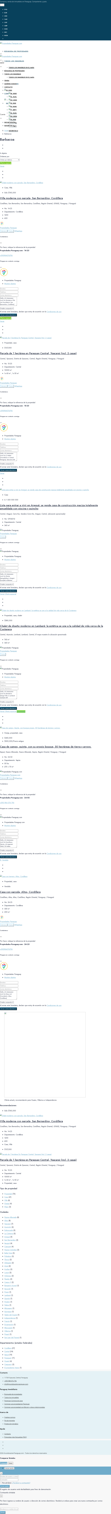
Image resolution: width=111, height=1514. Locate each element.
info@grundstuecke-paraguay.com (16, 1384)
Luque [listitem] (6, 1272)
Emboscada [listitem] (8, 1230)
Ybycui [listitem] (6, 1259)
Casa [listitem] (6, 1197)
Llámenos (4, 231)
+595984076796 (6, 255)
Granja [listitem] (6, 1203)
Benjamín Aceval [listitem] (10, 1285)
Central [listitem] (7, 1351)
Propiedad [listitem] (8, 1194)
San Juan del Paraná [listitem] (11, 1337)
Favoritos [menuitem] (13, 131)
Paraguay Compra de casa (13, 1401)
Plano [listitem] (6, 1207)
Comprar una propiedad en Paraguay (17, 1404)
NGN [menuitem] (6, 35)
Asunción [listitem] (7, 1227)
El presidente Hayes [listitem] (11, 1367)
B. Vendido (4, 860)
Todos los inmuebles (14, 61)
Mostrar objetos (10, 283)
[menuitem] (57, 38)
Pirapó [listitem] (6, 1334)
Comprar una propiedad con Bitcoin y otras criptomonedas (24, 1407)
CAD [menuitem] (5, 19)
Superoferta (21, 711)
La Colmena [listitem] (8, 1233)
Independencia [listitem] (9, 1318)
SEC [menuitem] (5, 32)
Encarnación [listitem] (8, 1324)
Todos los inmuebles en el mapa (21, 68)
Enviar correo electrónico (8, 315)
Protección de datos (11, 1424)
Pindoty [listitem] (7, 1302)
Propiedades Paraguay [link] (8, 228)
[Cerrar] (1, 267)
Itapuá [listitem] (6, 1354)
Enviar (3, 1512)
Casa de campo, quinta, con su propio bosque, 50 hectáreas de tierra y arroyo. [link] (45, 746)
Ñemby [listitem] (7, 1279)
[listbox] (10, 160)
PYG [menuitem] (5, 9)
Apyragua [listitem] (7, 1311)
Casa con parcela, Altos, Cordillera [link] (20, 892)
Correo (11, 231)
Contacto (8, 87)
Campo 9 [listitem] (7, 1282)
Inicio (6, 130)
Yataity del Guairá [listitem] (10, 1315)
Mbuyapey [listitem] (8, 1308)
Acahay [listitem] (7, 1269)
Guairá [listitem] (6, 1361)
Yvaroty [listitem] (7, 1321)
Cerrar (10, 1463)
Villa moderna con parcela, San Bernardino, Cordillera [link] (31, 198)
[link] (21, 182)
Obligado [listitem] (7, 1263)
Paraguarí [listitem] (7, 1358)
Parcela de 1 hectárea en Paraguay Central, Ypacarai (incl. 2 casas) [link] (38, 353)
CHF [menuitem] (5, 22)
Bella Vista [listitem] (8, 1253)
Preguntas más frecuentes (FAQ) (15, 1437)
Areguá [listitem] (7, 1237)
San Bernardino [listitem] (10, 1240)
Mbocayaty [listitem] (8, 1328)
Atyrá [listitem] (6, 1266)
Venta (2, 166)
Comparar (3, 1463)
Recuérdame (7, 1483)
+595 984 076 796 (7, 802)
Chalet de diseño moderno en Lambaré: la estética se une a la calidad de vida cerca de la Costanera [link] (51, 627)
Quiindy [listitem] (7, 1298)
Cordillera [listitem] (7, 1348)
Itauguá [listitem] (7, 1243)
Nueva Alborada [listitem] (10, 1217)
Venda (6, 81)
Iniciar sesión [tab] (9, 1468)
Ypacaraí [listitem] (7, 1224)
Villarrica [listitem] (7, 1331)
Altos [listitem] (6, 1220)
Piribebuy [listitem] (7, 1256)
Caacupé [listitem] (7, 1246)
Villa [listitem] (5, 1200)
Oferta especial (10, 594)
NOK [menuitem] (5, 29)
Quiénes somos (10, 84)
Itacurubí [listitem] (7, 1289)
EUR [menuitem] (5, 13)
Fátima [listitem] (6, 1305)
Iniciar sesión (5, 1486)
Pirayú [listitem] (6, 1292)
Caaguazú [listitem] (8, 1364)
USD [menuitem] (5, 16)
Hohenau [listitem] (7, 1276)
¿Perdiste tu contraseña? (21, 1483)
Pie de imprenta (9, 1420)
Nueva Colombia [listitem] (10, 1250)
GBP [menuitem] (5, 26)
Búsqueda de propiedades (16, 51)
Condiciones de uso (54, 311)
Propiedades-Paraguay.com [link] (10, 775)
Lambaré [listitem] (7, 1295)
